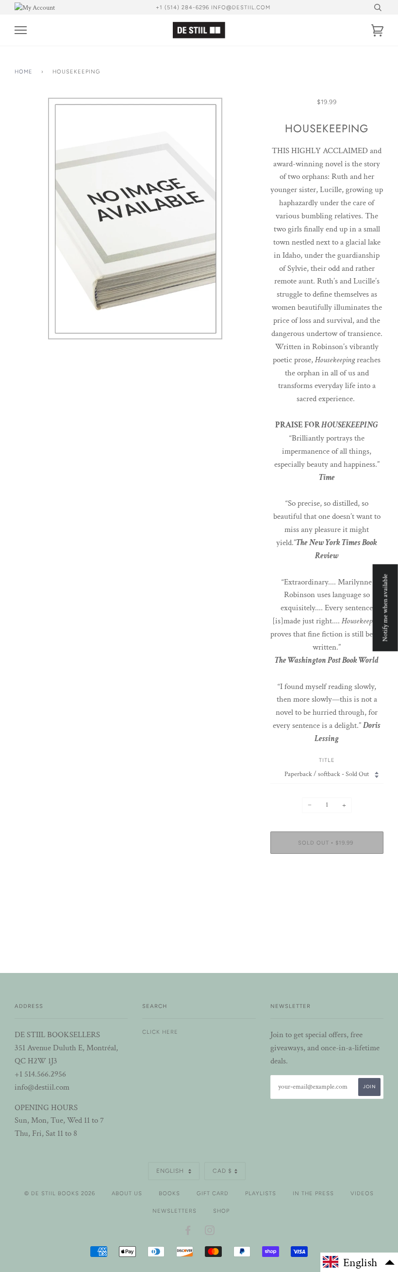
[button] (359, 1262)
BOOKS (169, 1193)
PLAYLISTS (260, 1193)
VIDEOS (362, 1193)
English (171, 1170)
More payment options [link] (327, 894)
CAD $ (222, 1170)
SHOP (221, 1210)
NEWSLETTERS (174, 1210)
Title (327, 760)
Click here (160, 1031)
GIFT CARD (213, 1193)
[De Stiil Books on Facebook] (188, 1232)
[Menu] (21, 30)
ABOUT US (127, 1193)
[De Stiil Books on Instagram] (210, 1232)
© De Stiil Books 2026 (59, 1193)
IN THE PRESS (313, 1193)
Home (24, 71)
